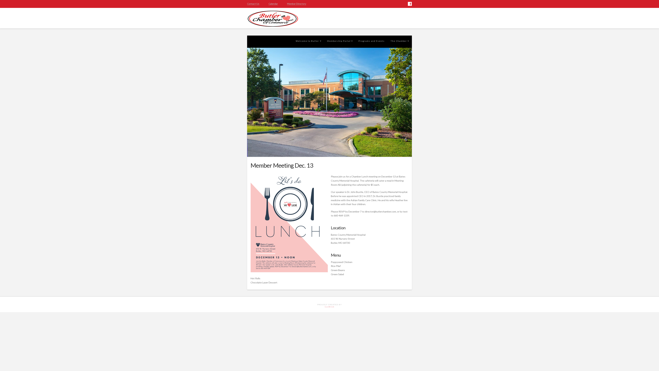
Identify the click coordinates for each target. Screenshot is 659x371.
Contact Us (253, 3)
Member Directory (296, 3)
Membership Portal (339, 34)
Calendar (273, 3)
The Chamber (399, 34)
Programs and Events (372, 41)
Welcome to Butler (308, 34)
